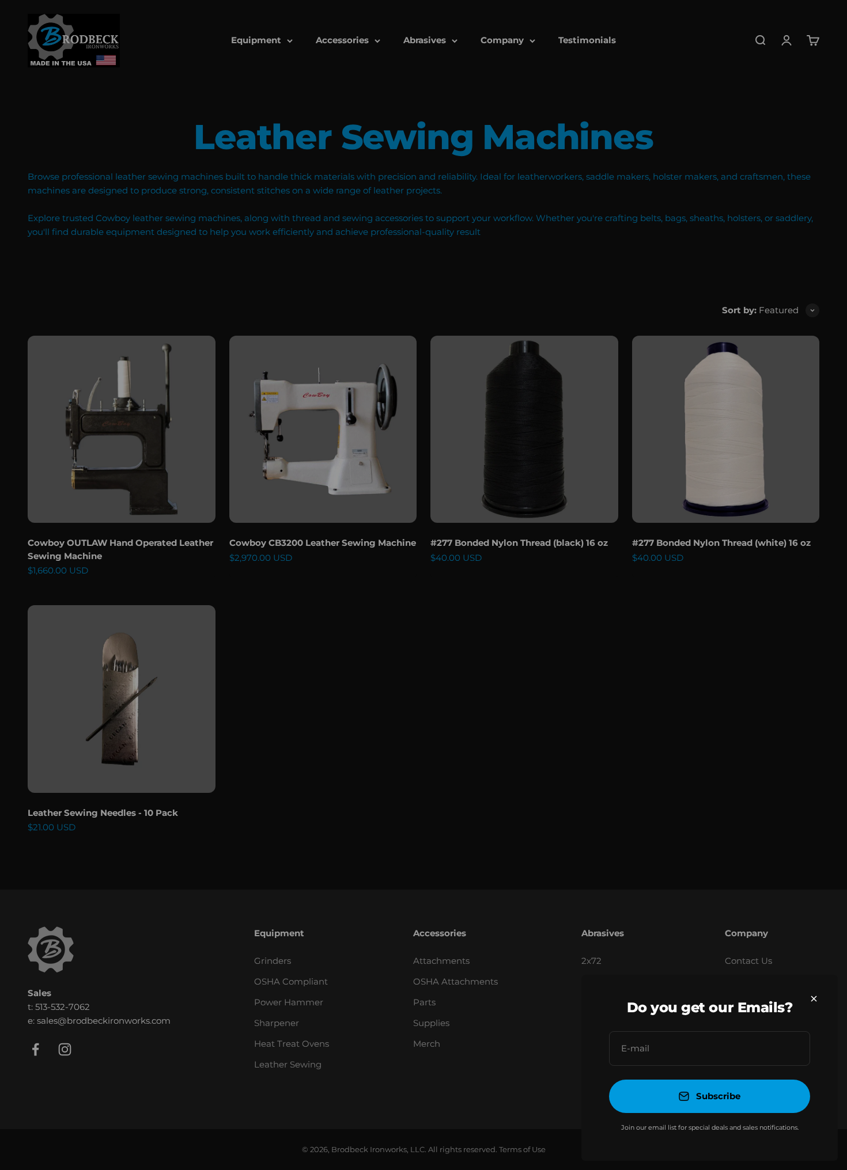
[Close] (813, 998)
